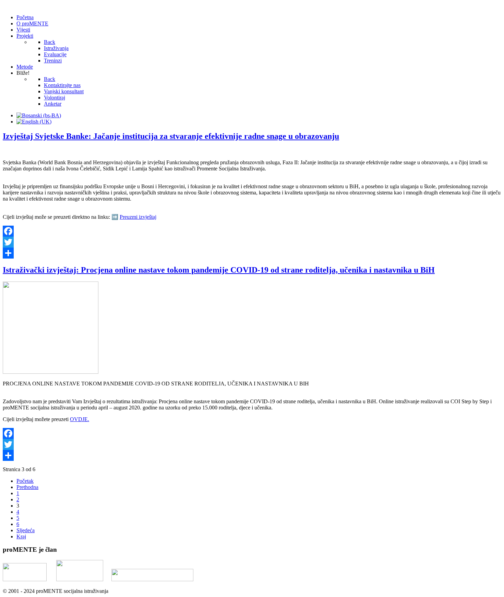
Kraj (21, 536)
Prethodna (27, 487)
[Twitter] (252, 242)
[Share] (252, 253)
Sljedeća (25, 530)
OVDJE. (79, 419)
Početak (25, 481)
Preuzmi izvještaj (138, 217)
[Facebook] (252, 231)
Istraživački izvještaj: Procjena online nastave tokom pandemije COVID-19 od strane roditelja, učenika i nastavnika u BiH (219, 269)
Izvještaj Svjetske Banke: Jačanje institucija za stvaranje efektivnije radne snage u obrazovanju (171, 136)
